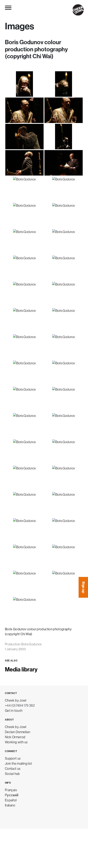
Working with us (16, 742)
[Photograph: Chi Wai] (24, 478)
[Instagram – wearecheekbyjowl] (7, 817)
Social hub (12, 773)
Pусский (12, 795)
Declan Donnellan (17, 732)
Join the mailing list (18, 763)
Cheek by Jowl (15, 700)
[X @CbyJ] (26, 817)
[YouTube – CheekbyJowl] (36, 817)
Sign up (83, 587)
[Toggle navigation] (8, 7)
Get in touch (13, 710)
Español (11, 800)
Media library (21, 669)
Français (11, 790)
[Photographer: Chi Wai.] (24, 84)
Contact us (13, 768)
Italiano (10, 805)
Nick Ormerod (15, 737)
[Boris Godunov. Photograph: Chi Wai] (63, 452)
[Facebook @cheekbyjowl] (17, 817)
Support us (13, 758)
